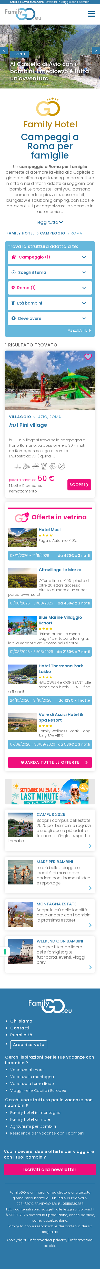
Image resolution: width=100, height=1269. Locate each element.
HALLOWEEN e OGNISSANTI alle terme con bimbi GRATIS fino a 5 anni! (49, 687)
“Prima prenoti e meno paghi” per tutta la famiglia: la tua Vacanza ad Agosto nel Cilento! (48, 638)
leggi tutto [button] (48, 222)
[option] (50, 56)
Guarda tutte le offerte (50, 762)
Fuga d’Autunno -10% (58, 540)
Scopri (77, 484)
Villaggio (20, 416)
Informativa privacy (48, 1240)
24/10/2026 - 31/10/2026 (31, 700)
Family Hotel (21, 233)
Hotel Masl (50, 530)
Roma (76, 233)
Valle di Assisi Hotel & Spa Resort (61, 717)
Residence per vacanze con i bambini (47, 1133)
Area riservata (28, 1045)
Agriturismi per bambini (33, 1126)
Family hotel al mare (30, 1119)
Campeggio (53, 233)
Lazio (41, 416)
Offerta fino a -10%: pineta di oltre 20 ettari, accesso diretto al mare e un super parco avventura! (48, 587)
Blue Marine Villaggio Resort (60, 620)
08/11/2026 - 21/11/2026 (29, 555)
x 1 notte (74, 700)
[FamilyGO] (23, 15)
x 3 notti (74, 556)
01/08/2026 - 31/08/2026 (31, 651)
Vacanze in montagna (32, 1076)
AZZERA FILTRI (80, 330)
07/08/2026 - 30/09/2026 (32, 744)
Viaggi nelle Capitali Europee (38, 1090)
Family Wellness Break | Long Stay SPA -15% (65, 733)
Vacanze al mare (27, 1069)
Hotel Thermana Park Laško (61, 669)
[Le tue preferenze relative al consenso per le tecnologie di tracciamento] (5, 952)
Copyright (17, 1240)
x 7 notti (73, 652)
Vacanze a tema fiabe (32, 1083)
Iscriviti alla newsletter (50, 1169)
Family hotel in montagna (35, 1112)
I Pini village (28, 425)
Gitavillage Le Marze (60, 570)
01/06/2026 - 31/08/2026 (31, 603)
